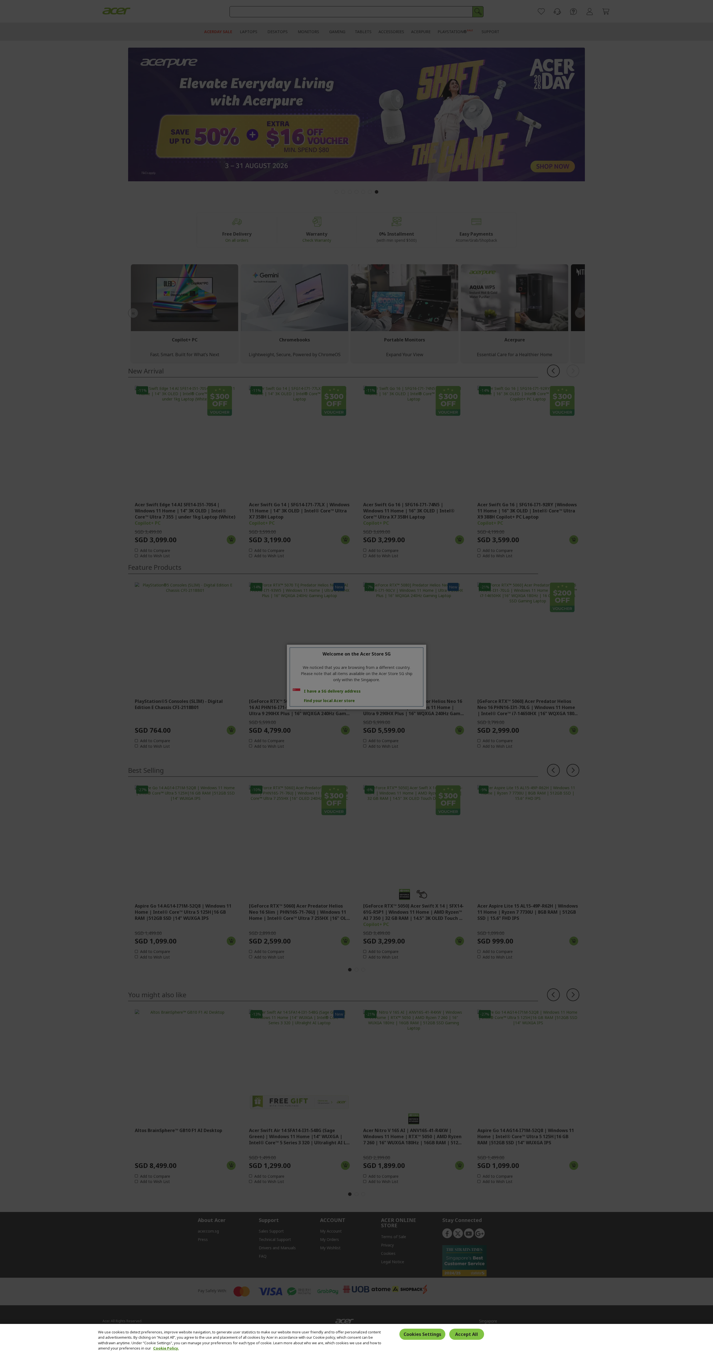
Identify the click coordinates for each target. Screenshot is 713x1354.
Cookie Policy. (166, 1348)
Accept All (466, 1334)
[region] (356, 1339)
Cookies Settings (422, 1334)
